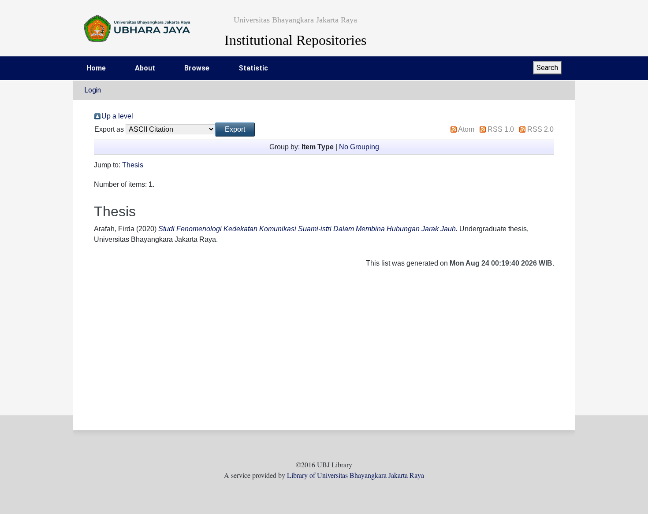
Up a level (117, 116)
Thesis (132, 165)
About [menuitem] (145, 68)
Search (547, 67)
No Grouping (359, 147)
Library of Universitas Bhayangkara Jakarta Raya (355, 475)
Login (92, 90)
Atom (466, 129)
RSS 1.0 (501, 129)
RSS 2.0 (540, 129)
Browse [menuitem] (196, 68)
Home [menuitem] (96, 68)
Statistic (253, 68)
